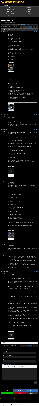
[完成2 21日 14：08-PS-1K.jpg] (11, 171)
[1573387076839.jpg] (11, 67)
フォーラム (2, 22)
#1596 (37, 271)
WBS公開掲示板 (6, 22)
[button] (32, 393)
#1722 (37, 114)
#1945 (37, 75)
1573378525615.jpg (11, 110)
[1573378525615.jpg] (11, 107)
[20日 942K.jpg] (11, 335)
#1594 (37, 292)
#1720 (37, 129)
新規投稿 (9, 364)
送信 (36, 382)
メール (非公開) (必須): (7, 355)
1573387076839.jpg (11, 71)
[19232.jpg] (11, 235)
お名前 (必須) (5, 351)
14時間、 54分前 (24, 24)
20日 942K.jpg (11, 338)
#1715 (37, 179)
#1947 (37, 31)
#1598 (37, 253)
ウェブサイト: (5, 359)
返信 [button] (34, 31)
